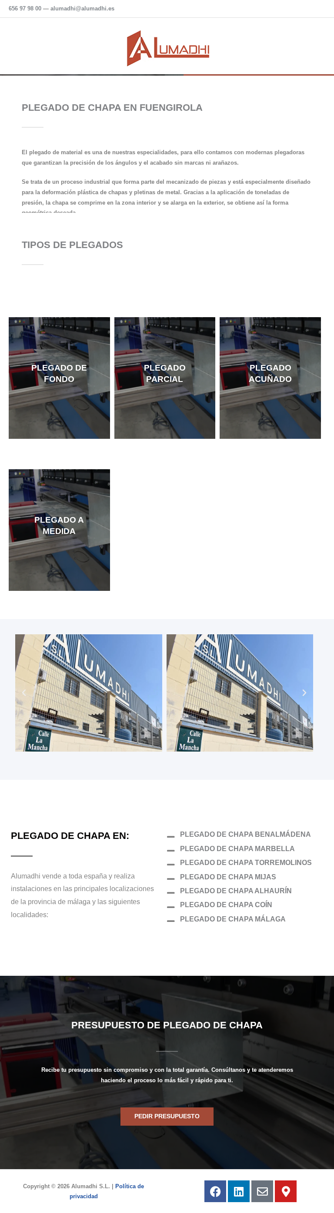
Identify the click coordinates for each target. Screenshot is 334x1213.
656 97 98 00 (25, 8)
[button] (24, 693)
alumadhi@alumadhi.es (82, 8)
